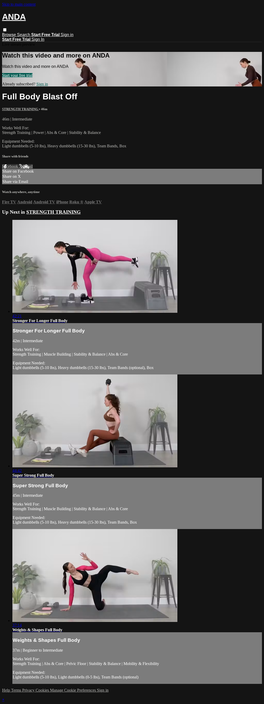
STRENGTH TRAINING (20, 109)
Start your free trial (17, 75)
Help (6, 690)
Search (24, 35)
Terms (16, 690)
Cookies (43, 690)
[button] (4, 29)
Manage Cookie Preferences (73, 690)
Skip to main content (19, 4)
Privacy (29, 690)
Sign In (37, 39)
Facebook (10, 166)
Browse (9, 35)
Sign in (67, 35)
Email (28, 166)
